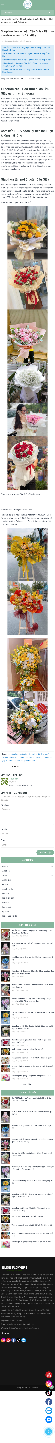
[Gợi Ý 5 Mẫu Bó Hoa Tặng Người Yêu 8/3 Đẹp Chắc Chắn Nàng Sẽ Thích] (5, 935)
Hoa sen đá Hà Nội (9, 916)
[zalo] (23, 1340)
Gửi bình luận (45, 853)
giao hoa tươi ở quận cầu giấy (20, 757)
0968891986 (16, 1321)
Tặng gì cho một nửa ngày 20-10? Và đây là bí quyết (32, 1058)
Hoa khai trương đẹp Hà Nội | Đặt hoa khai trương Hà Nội (27, 60)
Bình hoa (5, 893)
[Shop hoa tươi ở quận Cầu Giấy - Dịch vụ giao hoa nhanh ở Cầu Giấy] (5, 1042)
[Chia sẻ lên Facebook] (12, 767)
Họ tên (4, 829)
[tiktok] (18, 1340)
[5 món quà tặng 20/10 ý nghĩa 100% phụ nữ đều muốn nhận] (5, 1068)
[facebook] (13, 1340)
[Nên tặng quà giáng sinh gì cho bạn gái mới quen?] (5, 1078)
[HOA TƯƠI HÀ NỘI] (27, 4)
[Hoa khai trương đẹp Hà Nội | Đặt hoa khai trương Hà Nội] (5, 962)
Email (4, 840)
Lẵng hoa (6, 871)
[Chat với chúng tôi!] (48, 1419)
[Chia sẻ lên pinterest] (18, 767)
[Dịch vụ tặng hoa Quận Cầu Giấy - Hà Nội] (5, 1051)
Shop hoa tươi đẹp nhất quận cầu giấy (20, 761)
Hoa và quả (6, 907)
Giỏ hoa (5, 884)
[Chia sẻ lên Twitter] (15, 767)
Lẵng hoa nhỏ (7, 889)
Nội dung (5, 805)
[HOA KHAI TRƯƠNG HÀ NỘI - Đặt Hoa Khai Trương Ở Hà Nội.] (5, 948)
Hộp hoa (5, 911)
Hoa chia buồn (8, 898)
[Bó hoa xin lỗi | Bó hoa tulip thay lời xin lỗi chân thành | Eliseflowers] (5, 990)
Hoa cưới (5, 902)
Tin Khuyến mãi (27, 1092)
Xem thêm (27, 1084)
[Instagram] (3, 1340)
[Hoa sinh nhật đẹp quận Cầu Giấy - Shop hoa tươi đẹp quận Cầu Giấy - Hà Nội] (5, 976)
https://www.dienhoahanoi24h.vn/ (24, 1328)
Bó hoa (5, 866)
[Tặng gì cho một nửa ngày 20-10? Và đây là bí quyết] (5, 1060)
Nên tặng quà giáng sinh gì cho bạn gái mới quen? (31, 1076)
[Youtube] (8, 1340)
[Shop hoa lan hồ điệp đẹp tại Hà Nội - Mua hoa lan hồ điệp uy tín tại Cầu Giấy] (5, 1031)
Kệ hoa (4, 875)
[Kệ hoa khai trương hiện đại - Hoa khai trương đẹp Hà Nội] (5, 1017)
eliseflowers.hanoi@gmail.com (20, 1324)
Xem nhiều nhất (27, 925)
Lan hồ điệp (6, 880)
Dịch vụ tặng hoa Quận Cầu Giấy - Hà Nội (27, 1049)
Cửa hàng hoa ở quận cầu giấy (19, 754)
